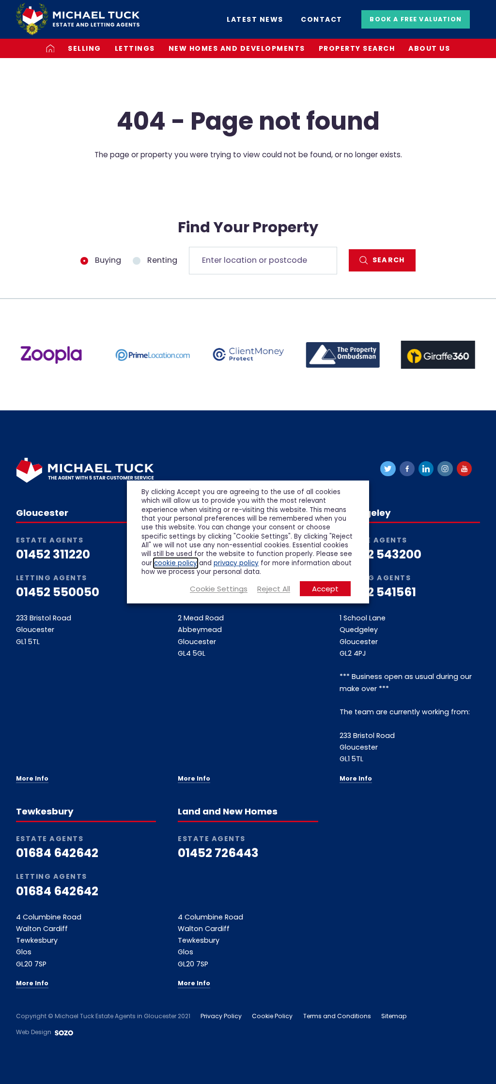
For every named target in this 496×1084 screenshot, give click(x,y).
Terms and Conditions (337, 1016)
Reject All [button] (273, 589)
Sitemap (394, 1016)
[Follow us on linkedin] (426, 468)
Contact (321, 19)
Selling (84, 48)
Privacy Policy (221, 1016)
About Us (429, 48)
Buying (107, 260)
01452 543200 (380, 554)
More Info (32, 778)
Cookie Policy (272, 1016)
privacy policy (236, 562)
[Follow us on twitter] (387, 468)
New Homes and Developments (237, 48)
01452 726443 (218, 853)
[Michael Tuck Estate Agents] (78, 18)
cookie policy (175, 562)
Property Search (357, 48)
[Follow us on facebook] (407, 468)
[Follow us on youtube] (464, 468)
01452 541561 (378, 592)
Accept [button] (325, 589)
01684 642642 (57, 853)
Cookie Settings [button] (219, 589)
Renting (161, 260)
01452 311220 (53, 554)
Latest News (255, 19)
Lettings (135, 48)
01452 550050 (57, 592)
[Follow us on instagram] (444, 468)
